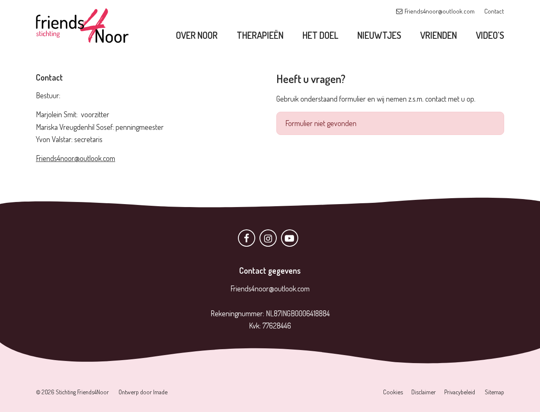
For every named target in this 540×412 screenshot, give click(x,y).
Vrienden (438, 35)
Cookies (393, 392)
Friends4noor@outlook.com (440, 11)
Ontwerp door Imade (143, 392)
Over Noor (197, 35)
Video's (490, 35)
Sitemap (494, 392)
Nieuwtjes (379, 35)
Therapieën (260, 35)
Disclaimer (423, 392)
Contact (494, 11)
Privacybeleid (459, 392)
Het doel (320, 35)
